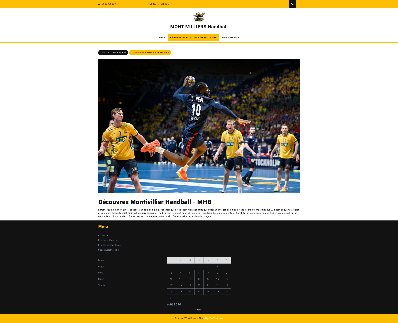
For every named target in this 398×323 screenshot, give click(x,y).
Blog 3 (101, 266)
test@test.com (161, 4)
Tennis (101, 285)
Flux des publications (108, 240)
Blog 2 (101, 272)
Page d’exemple (230, 37)
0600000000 (109, 4)
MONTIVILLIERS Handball (199, 26)
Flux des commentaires (109, 245)
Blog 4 (101, 260)
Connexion (103, 235)
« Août (198, 309)
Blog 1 (101, 279)
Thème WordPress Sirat (189, 318)
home (162, 37)
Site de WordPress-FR (108, 250)
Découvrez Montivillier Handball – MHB (193, 37)
